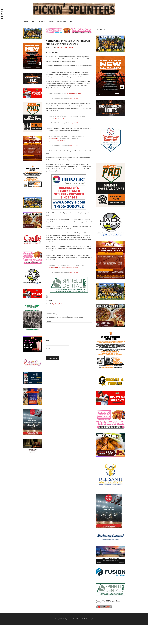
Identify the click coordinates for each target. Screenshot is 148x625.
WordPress (86, 619)
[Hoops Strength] (110, 368)
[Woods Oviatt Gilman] (109, 528)
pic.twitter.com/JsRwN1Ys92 (57, 118)
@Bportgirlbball (53, 267)
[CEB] (32, 404)
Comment (49, 321)
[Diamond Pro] (110, 207)
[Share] (2, 17)
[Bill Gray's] (110, 327)
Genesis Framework (78, 619)
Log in (91, 619)
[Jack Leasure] (110, 236)
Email (48, 349)
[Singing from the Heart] (32, 332)
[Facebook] (2, 10)
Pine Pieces (61, 304)
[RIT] (110, 116)
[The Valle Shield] (110, 563)
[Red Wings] (110, 404)
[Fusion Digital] (110, 575)
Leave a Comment (68, 47)
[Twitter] (2, 14)
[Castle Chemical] (32, 246)
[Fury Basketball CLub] (110, 95)
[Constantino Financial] (110, 158)
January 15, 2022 (73, 98)
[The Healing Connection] (32, 368)
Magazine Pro (68, 619)
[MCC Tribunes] (110, 386)
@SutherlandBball (54, 138)
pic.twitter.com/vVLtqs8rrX (74, 93)
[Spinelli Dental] (110, 595)
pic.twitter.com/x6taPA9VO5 (57, 141)
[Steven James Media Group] (32, 384)
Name (48, 340)
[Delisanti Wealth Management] (110, 489)
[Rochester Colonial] (110, 541)
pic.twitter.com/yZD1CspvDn (70, 267)
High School (55, 304)
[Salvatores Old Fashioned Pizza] (110, 428)
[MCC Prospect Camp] (110, 52)
